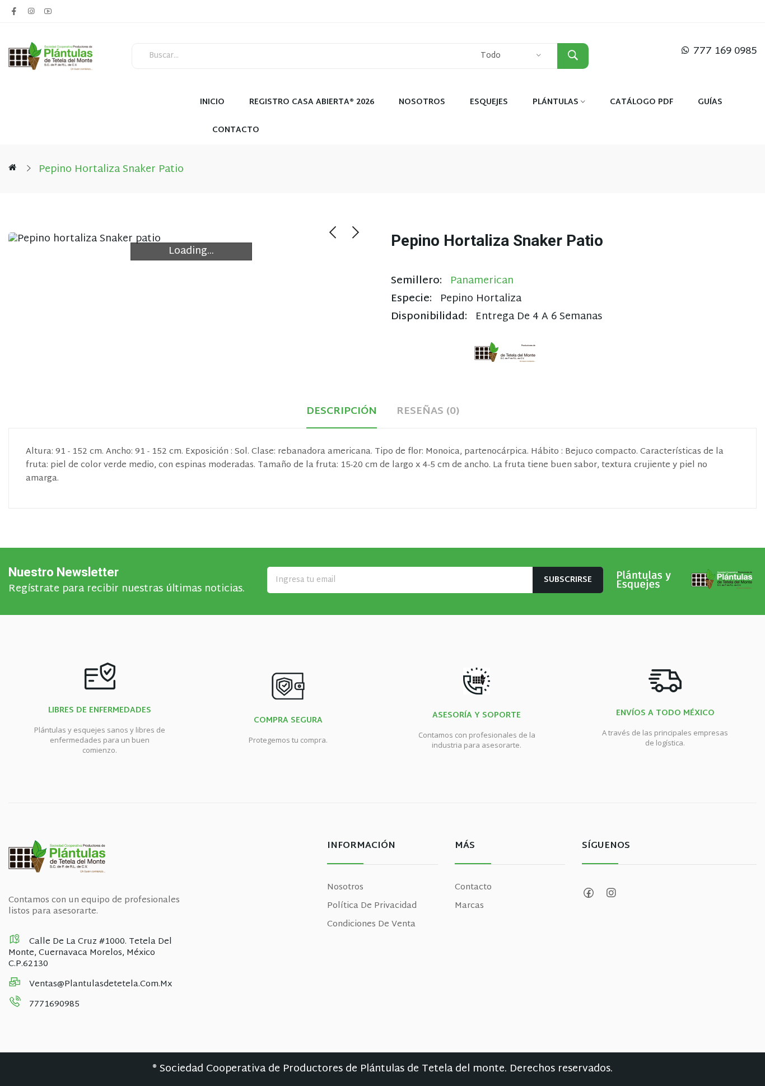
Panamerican (482, 281)
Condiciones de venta (371, 924)
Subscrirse (568, 580)
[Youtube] (47, 11)
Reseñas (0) (428, 412)
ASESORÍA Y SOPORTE (476, 716)
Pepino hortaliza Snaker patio (111, 169)
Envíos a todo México (665, 713)
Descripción (341, 412)
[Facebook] (14, 11)
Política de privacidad (372, 906)
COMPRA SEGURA (288, 721)
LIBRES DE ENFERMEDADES (99, 711)
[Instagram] (30, 11)
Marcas (469, 906)
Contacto (473, 887)
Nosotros (345, 887)
